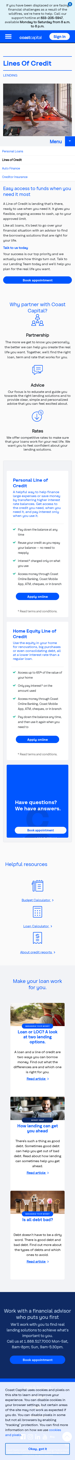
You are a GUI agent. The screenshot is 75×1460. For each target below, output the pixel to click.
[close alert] (70, 4)
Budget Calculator (36, 900)
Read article (36, 1078)
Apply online (37, 596)
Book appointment (37, 280)
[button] (59, 36)
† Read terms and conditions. (37, 611)
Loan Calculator (36, 926)
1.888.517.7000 (37, 1341)
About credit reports (36, 952)
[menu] (8, 36)
